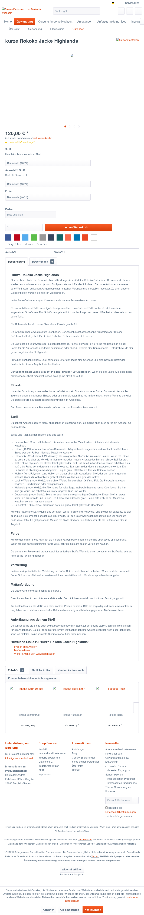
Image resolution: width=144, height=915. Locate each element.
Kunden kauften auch (71, 670)
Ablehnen (48, 909)
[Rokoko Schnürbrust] (29, 699)
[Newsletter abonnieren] (135, 800)
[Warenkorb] (138, 11)
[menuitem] (76, 11)
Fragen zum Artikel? (25, 646)
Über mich (77, 765)
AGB (41, 770)
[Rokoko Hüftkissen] (72, 699)
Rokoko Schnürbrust (29, 714)
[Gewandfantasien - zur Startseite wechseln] (22, 12)
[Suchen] (96, 11)
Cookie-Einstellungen (84, 757)
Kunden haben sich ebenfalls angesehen (32, 678)
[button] (8, 237)
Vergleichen (14, 244)
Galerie (76, 770)
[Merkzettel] (121, 11)
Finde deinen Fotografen (86, 761)
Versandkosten (85, 839)
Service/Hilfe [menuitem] (132, 3)
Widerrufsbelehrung (50, 757)
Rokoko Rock (115, 714)
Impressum (45, 774)
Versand (95, 856)
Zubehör (15, 670)
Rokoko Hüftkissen (72, 714)
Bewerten (41, 244)
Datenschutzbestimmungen (120, 812)
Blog (74, 753)
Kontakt (43, 749)
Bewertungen (42, 261)
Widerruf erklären (72, 869)
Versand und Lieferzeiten (52, 753)
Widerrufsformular (49, 765)
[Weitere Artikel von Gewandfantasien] (127, 44)
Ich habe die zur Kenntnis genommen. (120, 812)
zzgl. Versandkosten (42, 137)
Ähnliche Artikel (41, 670)
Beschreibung (16, 261)
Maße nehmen (22, 650)
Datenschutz (46, 761)
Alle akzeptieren (69, 909)
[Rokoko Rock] (115, 699)
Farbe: (9, 209)
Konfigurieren (93, 909)
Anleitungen (78, 749)
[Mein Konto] (129, 11)
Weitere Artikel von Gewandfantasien (34, 653)
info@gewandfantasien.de (19, 758)
